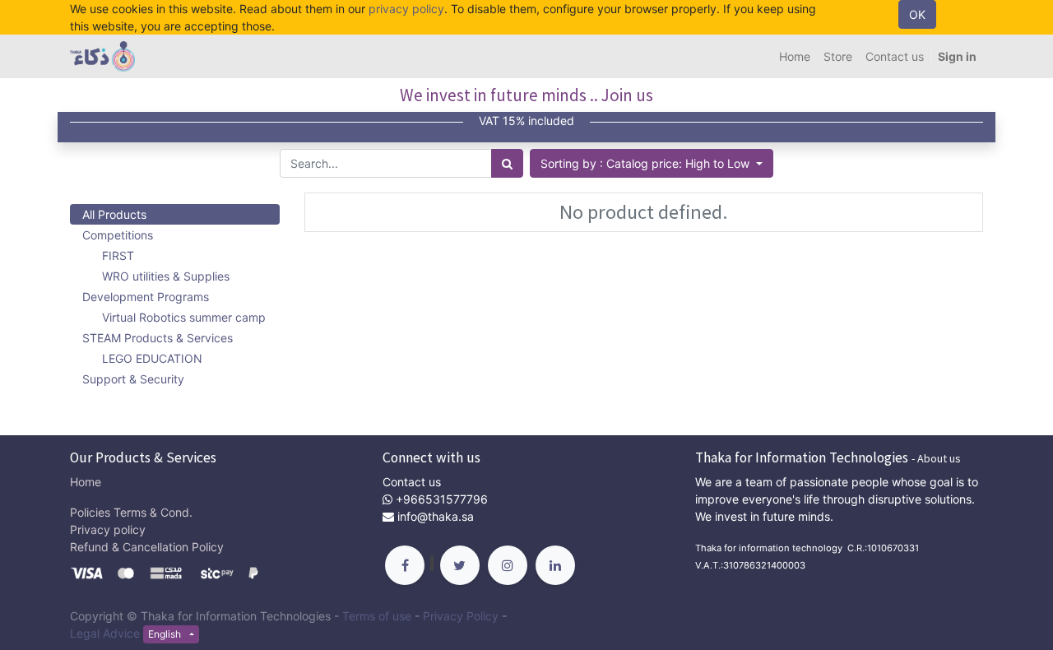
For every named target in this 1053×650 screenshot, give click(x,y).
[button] (651, 163)
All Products (114, 214)
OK (917, 14)
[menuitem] (794, 56)
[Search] (507, 163)
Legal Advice (105, 633)
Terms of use (376, 616)
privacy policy (406, 9)
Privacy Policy (461, 616)
